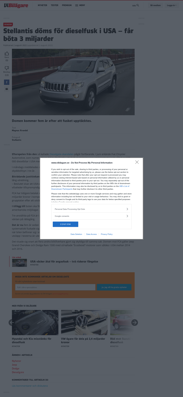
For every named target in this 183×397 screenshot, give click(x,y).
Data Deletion (76, 234)
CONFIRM (65, 224)
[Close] (137, 163)
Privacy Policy (107, 234)
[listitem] (91, 209)
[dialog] (91, 198)
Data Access (91, 234)
